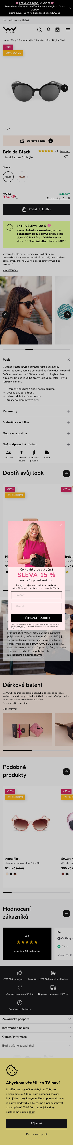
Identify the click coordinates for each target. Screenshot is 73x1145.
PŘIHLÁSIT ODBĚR (36, 618)
